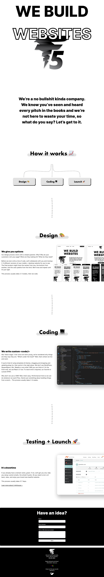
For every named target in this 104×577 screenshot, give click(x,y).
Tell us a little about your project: (46, 530)
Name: (40, 518)
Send (52, 540)
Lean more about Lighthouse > (12, 485)
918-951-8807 (52, 558)
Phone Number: (42, 524)
